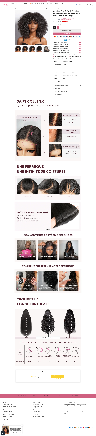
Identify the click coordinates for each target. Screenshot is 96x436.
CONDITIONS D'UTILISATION (8, 414)
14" (54, 27)
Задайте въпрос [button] (57, 378)
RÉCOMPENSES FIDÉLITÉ (38, 404)
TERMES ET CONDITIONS (8, 404)
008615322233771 (74, 395)
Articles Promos (22, 8)
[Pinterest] (5, 425)
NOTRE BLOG (5, 417)
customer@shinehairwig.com (60, 395)
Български (90, 424)
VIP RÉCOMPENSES (37, 407)
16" (58, 27)
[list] (32, 27)
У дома (16, 8)
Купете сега (67, 33)
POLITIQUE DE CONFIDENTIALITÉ (9, 406)
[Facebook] (3, 425)
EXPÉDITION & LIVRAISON (8, 411)
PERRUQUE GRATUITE (37, 406)
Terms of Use (78, 411)
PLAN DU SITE (5, 419)
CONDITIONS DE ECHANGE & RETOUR (10, 407)
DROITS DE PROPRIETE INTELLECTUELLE (10, 412)
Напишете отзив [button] (57, 375)
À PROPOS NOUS (36, 411)
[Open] (3, 433)
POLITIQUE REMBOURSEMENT (9, 416)
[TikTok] (13, 425)
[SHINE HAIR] (6, 4)
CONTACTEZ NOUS (37, 412)
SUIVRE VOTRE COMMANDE (38, 416)
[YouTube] (10, 425)
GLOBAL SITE (35, 414)
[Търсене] (88, 5)
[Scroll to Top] (94, 430)
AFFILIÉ (34, 409)
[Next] (47, 28)
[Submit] (85, 409)
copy (80, 42)
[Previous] (17, 28)
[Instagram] (8, 425)
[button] (19, 3)
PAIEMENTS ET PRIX (6, 409)
